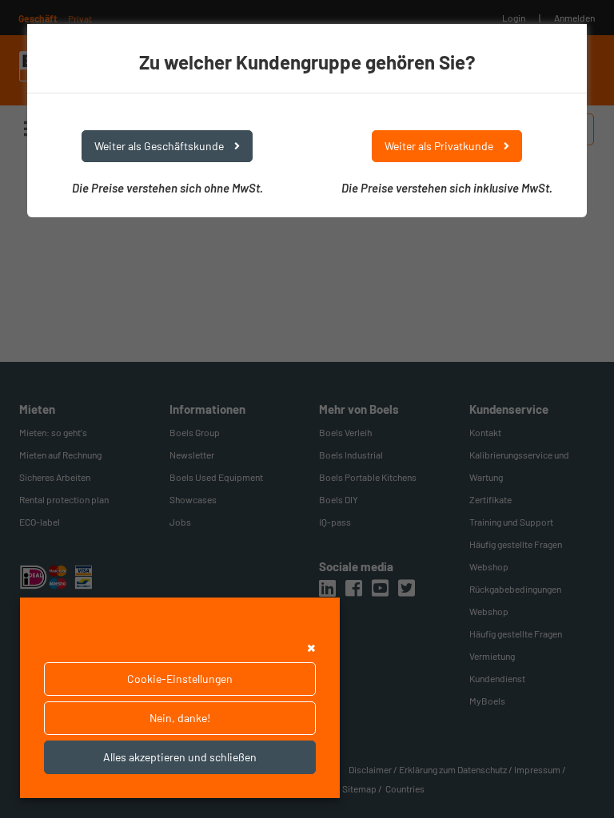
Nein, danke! (180, 718)
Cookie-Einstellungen (180, 678)
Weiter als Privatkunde (440, 146)
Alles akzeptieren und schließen (180, 757)
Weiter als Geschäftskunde (160, 146)
